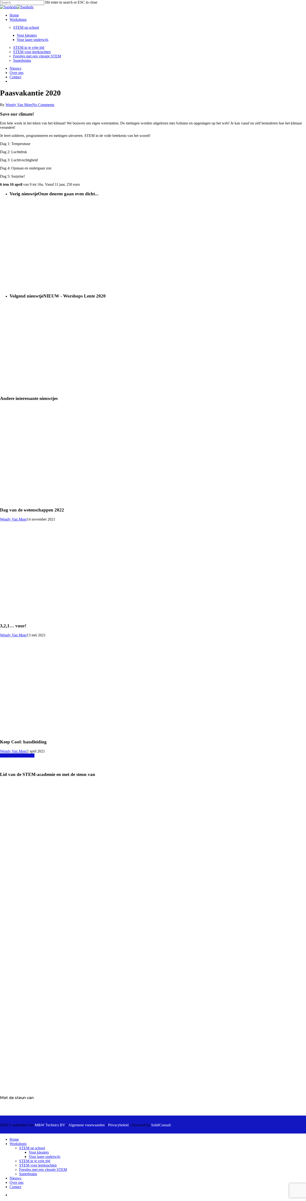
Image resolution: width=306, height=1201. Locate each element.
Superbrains (28, 1174)
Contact (15, 1187)
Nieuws (15, 1178)
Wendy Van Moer (18, 105)
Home (14, 1139)
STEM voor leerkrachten (38, 1165)
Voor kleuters (39, 1152)
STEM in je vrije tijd (34, 1161)
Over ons (16, 1182)
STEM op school (32, 1148)
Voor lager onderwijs (44, 1157)
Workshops (18, 1144)
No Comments (43, 105)
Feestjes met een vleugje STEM (43, 1169)
